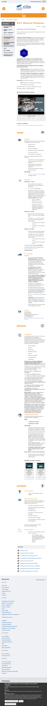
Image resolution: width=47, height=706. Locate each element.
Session (7, 690)
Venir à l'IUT (4, 585)
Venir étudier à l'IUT (6, 655)
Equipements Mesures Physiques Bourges (29, 563)
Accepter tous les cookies (10, 704)
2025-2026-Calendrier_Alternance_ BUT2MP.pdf (30, 566)
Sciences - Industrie (8, 34)
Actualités (4, 595)
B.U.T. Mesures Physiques (7, 40)
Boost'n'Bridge (7, 50)
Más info (6, 688)
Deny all (21, 701)
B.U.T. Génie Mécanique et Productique (8, 37)
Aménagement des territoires (8, 27)
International (5, 650)
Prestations (4, 673)
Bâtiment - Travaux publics (8, 30)
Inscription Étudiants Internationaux (9, 626)
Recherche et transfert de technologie (10, 671)
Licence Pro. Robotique (8, 45)
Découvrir (4, 582)
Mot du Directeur (5, 587)
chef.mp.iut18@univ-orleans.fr (30, 248)
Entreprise (4, 658)
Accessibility (4, 1)
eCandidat (39, 200)
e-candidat (37, 218)
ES (43, 1)
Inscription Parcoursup (7, 622)
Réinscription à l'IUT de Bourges (8, 628)
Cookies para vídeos (10, 693)
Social (5, 48)
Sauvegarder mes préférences (11, 701)
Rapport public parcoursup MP (26, 560)
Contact (3, 593)
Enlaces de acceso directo (36, 1)
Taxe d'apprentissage (6, 663)
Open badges (4, 645)
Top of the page (40, 579)
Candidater (30, 188)
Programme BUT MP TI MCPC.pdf (27, 553)
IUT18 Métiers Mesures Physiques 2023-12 (29, 555)
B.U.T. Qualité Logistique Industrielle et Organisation (9, 43)
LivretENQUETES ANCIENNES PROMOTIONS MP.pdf (30, 558)
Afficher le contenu (31, 118)
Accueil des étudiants (6, 640)
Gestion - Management (8, 32)
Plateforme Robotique (6, 667)
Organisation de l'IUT (6, 591)
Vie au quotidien (5, 636)
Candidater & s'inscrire (7, 617)
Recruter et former (6, 669)
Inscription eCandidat (6, 624)
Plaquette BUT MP (24, 550)
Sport (3, 643)
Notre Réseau (5, 665)
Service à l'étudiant (6, 638)
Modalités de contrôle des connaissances (8, 55)
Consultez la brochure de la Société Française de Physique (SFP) (30, 125)
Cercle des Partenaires (6, 661)
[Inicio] (19, 7)
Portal (2, 19)
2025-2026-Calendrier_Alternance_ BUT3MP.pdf (30, 568)
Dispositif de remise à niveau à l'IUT (35, 174)
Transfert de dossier (6, 630)
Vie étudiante (5, 632)
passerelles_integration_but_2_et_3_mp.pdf (29, 571)
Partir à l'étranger (5, 653)
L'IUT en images (5, 589)
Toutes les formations (8, 52)
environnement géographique (36, 294)
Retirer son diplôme (6, 647)
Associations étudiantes (7, 641)
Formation (6, 23)
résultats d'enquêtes (32, 533)
